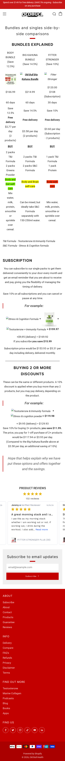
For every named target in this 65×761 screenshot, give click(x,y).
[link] (32, 539)
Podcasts (8, 698)
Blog (5, 703)
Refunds (7, 657)
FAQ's (6, 652)
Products (8, 617)
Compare (8, 647)
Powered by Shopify (32, 753)
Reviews (7, 627)
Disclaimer (9, 667)
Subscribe (31, 576)
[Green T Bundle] (11, 78)
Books (6, 708)
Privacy (7, 662)
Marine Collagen (12, 693)
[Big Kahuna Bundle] (30, 76)
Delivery (7, 642)
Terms (6, 672)
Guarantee (9, 622)
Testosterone (10, 688)
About (6, 607)
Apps (6, 713)
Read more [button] (42, 529)
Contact (7, 612)
